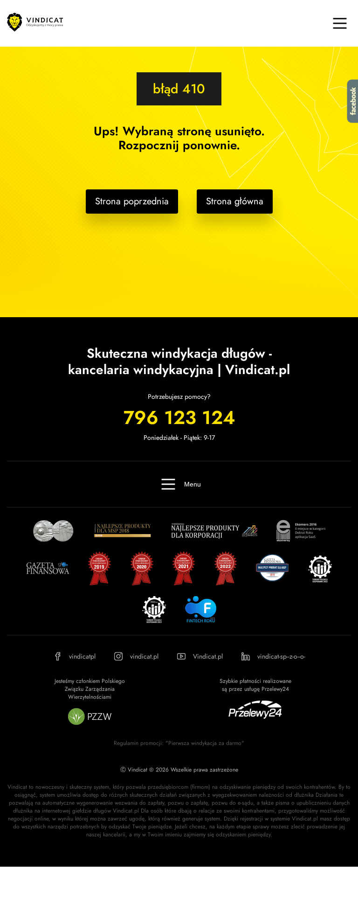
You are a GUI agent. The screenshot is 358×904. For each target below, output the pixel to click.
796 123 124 (179, 417)
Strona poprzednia (132, 201)
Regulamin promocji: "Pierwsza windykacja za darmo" (179, 743)
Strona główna (234, 201)
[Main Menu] (340, 23)
